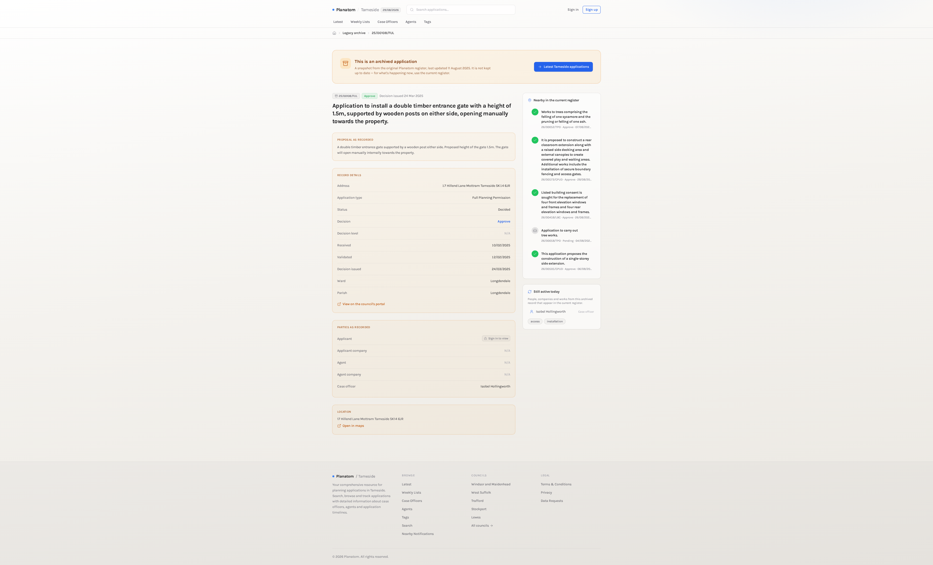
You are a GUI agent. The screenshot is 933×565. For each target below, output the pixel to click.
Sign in (573, 10)
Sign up (592, 10)
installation (555, 321)
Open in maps (353, 426)
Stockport (478, 509)
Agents (411, 22)
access (535, 321)
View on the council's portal (364, 304)
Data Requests (552, 501)
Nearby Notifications (418, 534)
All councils (480, 525)
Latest (338, 22)
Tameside (370, 9)
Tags (427, 22)
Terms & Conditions (556, 484)
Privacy (546, 492)
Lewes (476, 517)
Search (407, 525)
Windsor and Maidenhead (490, 484)
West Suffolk (481, 492)
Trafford (477, 501)
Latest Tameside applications (566, 67)
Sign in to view (498, 338)
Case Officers (388, 22)
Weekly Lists (360, 22)
